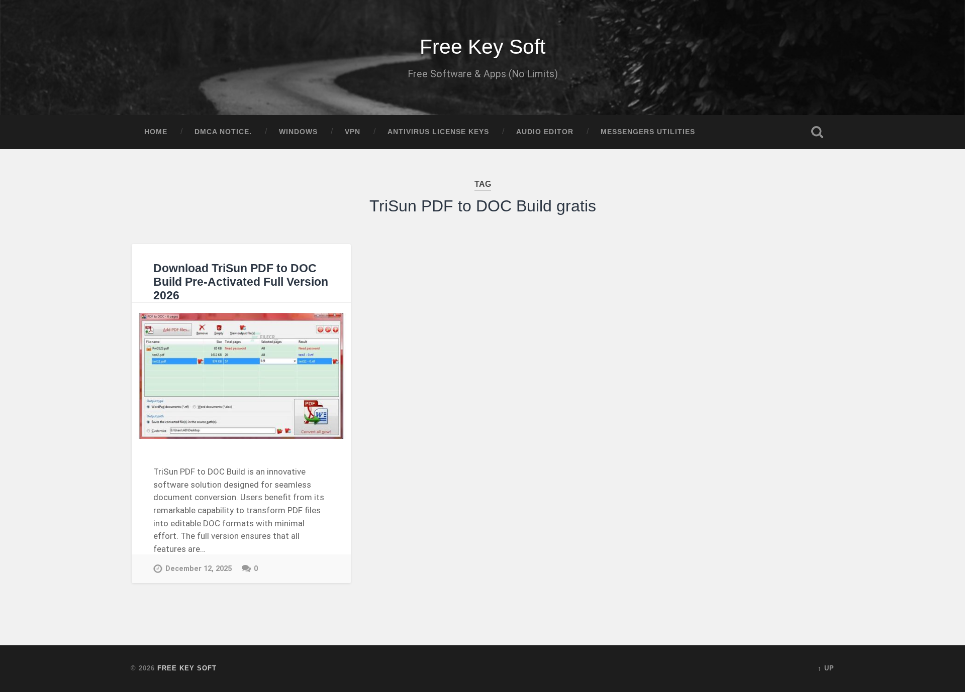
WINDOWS (298, 132)
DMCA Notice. (223, 132)
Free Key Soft (482, 46)
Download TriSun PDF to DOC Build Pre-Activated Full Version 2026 (240, 282)
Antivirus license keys (438, 132)
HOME (155, 132)
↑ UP (826, 668)
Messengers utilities (648, 132)
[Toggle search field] (817, 132)
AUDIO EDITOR (544, 132)
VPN (352, 132)
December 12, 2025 (198, 568)
